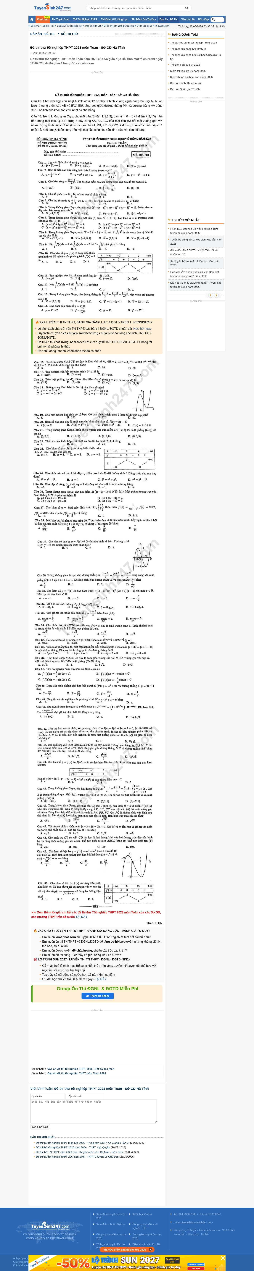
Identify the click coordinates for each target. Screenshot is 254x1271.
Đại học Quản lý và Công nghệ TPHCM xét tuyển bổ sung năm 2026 (195, 284)
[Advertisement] (98, 83)
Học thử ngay (142, 328)
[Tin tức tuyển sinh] (52, 7)
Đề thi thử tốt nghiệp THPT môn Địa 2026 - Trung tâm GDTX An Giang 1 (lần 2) (82, 1142)
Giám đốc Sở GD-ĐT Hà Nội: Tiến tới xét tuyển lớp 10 (194, 252)
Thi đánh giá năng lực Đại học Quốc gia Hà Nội (195, 57)
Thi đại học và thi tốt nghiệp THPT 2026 (193, 42)
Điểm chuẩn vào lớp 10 (146, 1244)
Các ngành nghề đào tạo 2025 (147, 1236)
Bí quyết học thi (162, 26)
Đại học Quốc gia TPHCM (185, 89)
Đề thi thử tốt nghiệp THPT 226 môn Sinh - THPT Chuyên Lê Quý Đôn (77, 1156)
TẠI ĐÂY (100, 979)
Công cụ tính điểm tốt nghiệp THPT (145, 1226)
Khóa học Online (142, 1214)
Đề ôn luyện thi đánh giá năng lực (119, 26)
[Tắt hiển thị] (151, 1249)
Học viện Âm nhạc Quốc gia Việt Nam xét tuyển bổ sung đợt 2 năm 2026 (194, 273)
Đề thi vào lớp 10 (144, 26)
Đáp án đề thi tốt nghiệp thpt (69, 26)
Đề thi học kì (48, 26)
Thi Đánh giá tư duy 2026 (185, 64)
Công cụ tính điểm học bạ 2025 (111, 1236)
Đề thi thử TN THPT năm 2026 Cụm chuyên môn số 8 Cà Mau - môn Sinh (79, 1152)
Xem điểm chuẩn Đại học (111, 1224)
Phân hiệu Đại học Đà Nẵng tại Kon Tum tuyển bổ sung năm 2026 (194, 230)
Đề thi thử (35, 26)
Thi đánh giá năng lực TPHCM (188, 48)
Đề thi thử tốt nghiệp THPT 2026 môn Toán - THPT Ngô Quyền (73, 1147)
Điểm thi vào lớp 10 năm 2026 (188, 70)
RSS (222, 26)
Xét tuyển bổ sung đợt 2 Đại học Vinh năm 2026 (195, 263)
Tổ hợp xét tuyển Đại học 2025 (111, 1246)
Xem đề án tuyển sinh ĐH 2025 (111, 1216)
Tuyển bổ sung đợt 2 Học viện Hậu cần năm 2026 (196, 241)
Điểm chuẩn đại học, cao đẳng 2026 (191, 76)
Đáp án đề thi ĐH (93, 26)
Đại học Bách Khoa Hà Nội (185, 83)
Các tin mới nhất (42, 1137)
